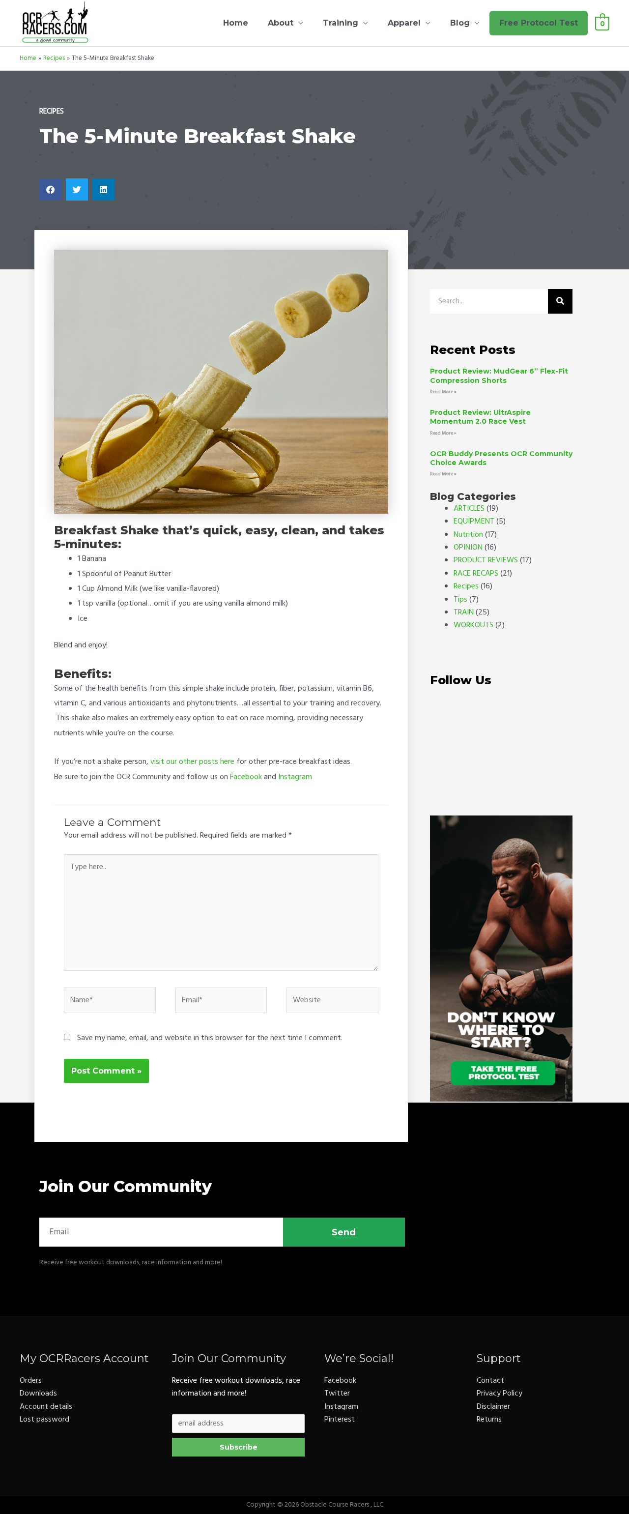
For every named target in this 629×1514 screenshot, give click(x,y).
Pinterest (339, 1419)
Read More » (443, 392)
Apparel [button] (404, 23)
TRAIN (464, 612)
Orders (31, 1380)
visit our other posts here (192, 762)
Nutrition (468, 534)
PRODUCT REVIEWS (486, 560)
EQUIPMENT (474, 521)
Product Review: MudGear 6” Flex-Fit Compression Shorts (499, 375)
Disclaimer (493, 1406)
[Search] (560, 301)
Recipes (51, 111)
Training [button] (340, 23)
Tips (460, 599)
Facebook (246, 777)
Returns (489, 1419)
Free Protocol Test (538, 23)
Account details (46, 1406)
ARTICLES (469, 508)
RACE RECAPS (476, 573)
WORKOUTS (473, 625)
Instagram (295, 777)
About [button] (280, 23)
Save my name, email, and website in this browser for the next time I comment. (210, 1038)
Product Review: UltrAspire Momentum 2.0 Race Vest (480, 417)
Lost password (44, 1419)
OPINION (468, 547)
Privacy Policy (499, 1393)
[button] (50, 189)
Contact (490, 1380)
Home (235, 23)
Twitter (337, 1393)
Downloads (38, 1393)
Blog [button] (460, 23)
